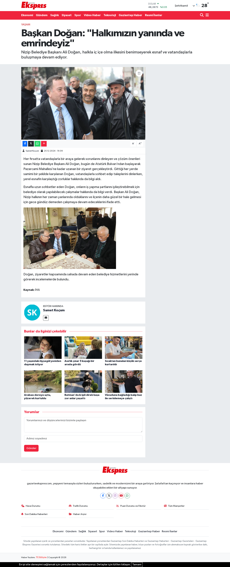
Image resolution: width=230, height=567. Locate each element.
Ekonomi (27, 15)
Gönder (31, 448)
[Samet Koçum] (32, 312)
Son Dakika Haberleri (36, 514)
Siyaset (67, 15)
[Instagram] (115, 495)
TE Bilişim (41, 557)
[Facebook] (103, 495)
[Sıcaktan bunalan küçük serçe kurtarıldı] (123, 347)
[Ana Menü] (206, 15)
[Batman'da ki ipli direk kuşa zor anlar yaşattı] (83, 381)
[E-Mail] (46, 318)
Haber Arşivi (79, 514)
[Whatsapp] (127, 495)
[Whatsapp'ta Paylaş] (37, 143)
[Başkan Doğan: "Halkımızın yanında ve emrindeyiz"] (83, 103)
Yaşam (25, 24)
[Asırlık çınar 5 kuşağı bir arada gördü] (83, 347)
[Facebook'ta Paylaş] (25, 143)
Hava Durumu (33, 506)
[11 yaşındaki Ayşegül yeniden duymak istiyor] (43, 347)
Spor (77, 15)
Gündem (41, 15)
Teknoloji (110, 15)
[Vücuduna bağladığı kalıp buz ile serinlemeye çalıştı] (123, 381)
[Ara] (202, 15)
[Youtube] (121, 495)
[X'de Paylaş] (31, 143)
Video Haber (92, 15)
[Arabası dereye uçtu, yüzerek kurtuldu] (43, 381)
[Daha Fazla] (44, 143)
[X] (109, 495)
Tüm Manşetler (176, 506)
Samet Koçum (32, 151)
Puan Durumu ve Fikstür (133, 506)
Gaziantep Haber (130, 15)
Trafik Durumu (80, 506)
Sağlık (54, 15)
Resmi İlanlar (153, 15)
